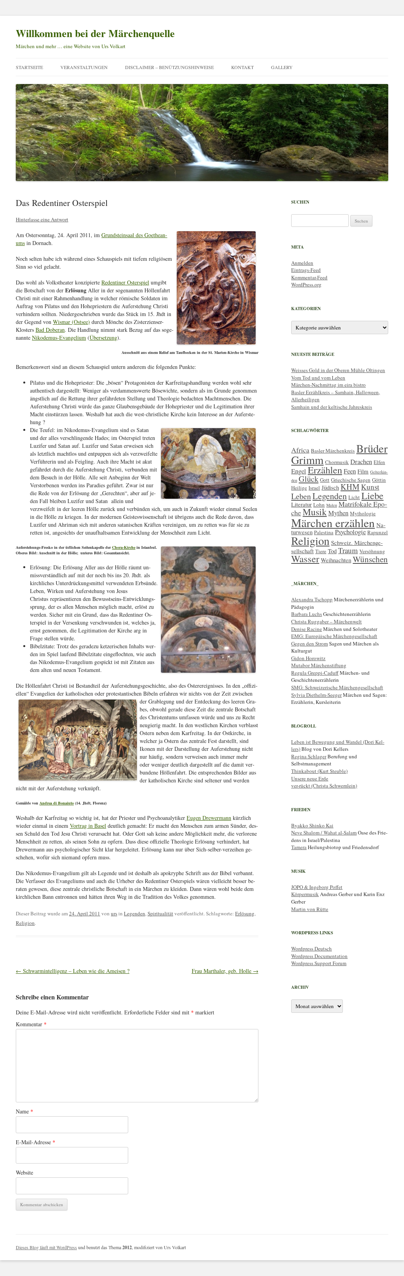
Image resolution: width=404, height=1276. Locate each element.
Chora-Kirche (123, 547)
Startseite (29, 67)
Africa (300, 450)
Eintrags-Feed (306, 269)
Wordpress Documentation (319, 956)
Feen (350, 470)
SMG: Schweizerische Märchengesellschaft (337, 687)
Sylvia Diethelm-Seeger (316, 694)
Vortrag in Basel (88, 825)
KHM (349, 486)
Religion (25, 922)
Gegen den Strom (309, 643)
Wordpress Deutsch (311, 948)
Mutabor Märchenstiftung (318, 665)
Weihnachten (336, 560)
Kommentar (31, 1024)
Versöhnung (372, 551)
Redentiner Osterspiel (125, 282)
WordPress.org (306, 284)
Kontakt (242, 67)
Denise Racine (306, 628)
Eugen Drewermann (209, 817)
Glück (308, 478)
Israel (314, 487)
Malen (331, 505)
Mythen (338, 512)
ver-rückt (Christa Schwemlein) (324, 785)
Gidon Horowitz (308, 658)
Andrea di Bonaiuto (56, 803)
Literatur (301, 504)
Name (24, 1111)
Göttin (379, 479)
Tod (332, 551)
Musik (315, 511)
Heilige (299, 487)
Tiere (320, 551)
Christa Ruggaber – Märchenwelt (326, 621)
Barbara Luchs (306, 613)
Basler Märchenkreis (333, 450)
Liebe (372, 495)
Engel (298, 470)
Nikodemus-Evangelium (59, 337)
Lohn (319, 504)
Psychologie (350, 531)
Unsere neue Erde (309, 778)
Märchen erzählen (333, 522)
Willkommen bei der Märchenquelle (95, 33)
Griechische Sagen (350, 479)
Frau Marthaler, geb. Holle (225, 971)
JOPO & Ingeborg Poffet (316, 887)
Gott (324, 479)
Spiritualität (160, 913)
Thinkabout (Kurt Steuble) (319, 771)
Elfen (379, 462)
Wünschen (370, 559)
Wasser (305, 558)
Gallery (282, 67)
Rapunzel (377, 532)
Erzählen (325, 469)
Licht (354, 497)
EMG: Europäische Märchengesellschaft (334, 636)
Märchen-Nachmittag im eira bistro (328, 384)
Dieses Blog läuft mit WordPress (46, 1247)
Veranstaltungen (84, 67)
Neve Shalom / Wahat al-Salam (324, 832)
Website (24, 1172)
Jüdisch (330, 487)
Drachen (361, 461)
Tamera (299, 847)
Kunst (370, 487)
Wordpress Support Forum (318, 963)
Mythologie (363, 513)
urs (114, 913)
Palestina (323, 532)
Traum (348, 550)
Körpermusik (305, 894)
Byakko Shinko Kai (312, 825)
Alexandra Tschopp (312, 599)
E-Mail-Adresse (35, 1142)
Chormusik (337, 462)
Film (362, 471)
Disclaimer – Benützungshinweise (169, 67)
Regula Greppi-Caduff (315, 672)
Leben (301, 496)
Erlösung (244, 913)
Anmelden (302, 262)
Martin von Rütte (309, 909)
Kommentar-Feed (309, 277)
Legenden (134, 913)
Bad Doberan (50, 329)
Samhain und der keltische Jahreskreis (331, 406)
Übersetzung (103, 337)
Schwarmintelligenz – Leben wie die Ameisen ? (72, 971)
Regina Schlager (308, 756)
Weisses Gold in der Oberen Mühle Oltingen (338, 370)
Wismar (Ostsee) (71, 322)
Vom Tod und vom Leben (318, 377)
